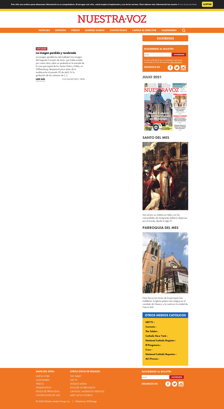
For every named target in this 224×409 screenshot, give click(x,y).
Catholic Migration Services (87, 391)
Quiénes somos (95, 30)
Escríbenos (165, 38)
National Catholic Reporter (160, 354)
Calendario (169, 30)
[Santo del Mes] (165, 209)
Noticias (44, 30)
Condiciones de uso (48, 395)
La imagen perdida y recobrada (56, 53)
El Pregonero (153, 345)
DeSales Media (78, 383)
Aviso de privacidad (187, 4)
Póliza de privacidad (48, 391)
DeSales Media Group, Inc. (57, 401)
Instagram (183, 68)
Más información (176, 62)
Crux (148, 349)
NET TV (149, 322)
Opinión (60, 30)
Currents (150, 326)
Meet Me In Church (81, 395)
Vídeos (75, 30)
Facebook (170, 68)
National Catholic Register (160, 340)
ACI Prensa (152, 358)
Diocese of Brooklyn (82, 387)
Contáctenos (118, 30)
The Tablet (151, 331)
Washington (43, 387)
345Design (91, 401)
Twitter (177, 68)
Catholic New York (156, 335)
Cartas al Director (144, 30)
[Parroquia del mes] (165, 292)
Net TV (73, 380)
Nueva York (43, 376)
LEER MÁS (40, 79)
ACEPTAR (207, 4)
